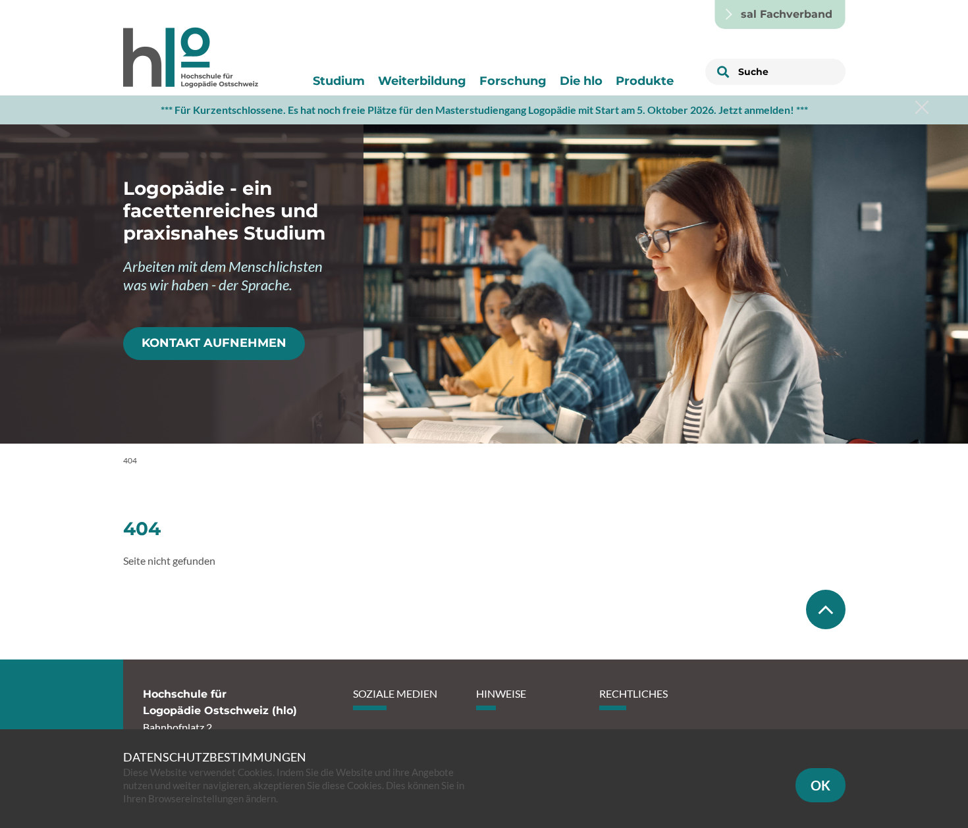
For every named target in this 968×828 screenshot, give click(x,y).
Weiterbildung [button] (422, 81)
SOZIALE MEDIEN (395, 693)
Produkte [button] (645, 81)
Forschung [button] (513, 81)
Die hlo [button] (581, 81)
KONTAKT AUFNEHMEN (214, 343)
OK (820, 785)
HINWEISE (501, 693)
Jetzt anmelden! (756, 109)
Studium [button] (339, 81)
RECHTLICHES (633, 693)
